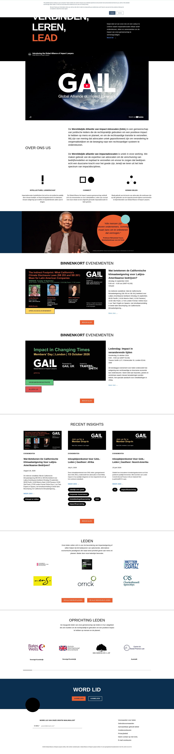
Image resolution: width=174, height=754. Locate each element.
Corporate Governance (78, 494)
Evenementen (29, 453)
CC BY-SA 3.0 (130, 250)
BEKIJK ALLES (87, 322)
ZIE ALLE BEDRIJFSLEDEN (73, 600)
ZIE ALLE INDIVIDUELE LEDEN (99, 600)
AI (115, 490)
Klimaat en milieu (32, 499)
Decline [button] (120, 13)
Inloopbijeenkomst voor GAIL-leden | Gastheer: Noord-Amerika (130, 460)
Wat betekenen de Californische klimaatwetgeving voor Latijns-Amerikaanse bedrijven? (41, 462)
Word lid (110, 38)
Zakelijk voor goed (77, 490)
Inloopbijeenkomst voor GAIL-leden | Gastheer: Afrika (84, 460)
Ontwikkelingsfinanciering (80, 499)
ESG (97, 499)
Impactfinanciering (77, 504)
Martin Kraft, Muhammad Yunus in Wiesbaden (115, 250)
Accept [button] (112, 13)
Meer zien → (113, 313)
